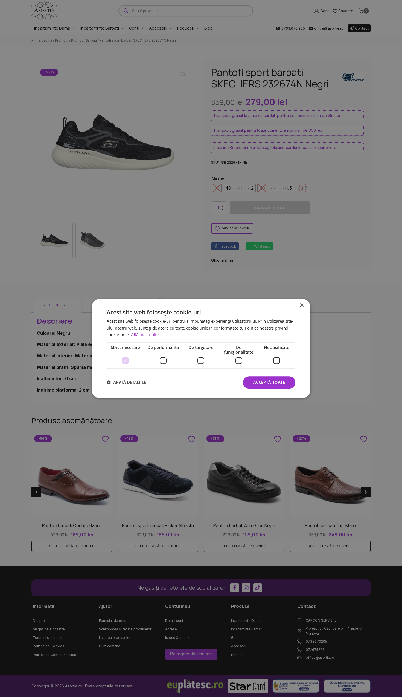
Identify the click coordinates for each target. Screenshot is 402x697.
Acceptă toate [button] (269, 382)
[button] (126, 382)
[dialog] (201, 348)
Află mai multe (145, 334)
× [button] (301, 305)
